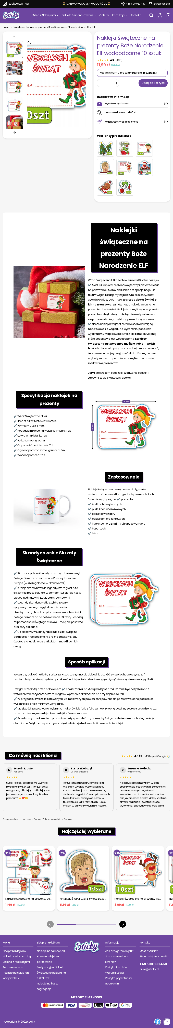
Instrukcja (118, 15)
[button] (151, 15)
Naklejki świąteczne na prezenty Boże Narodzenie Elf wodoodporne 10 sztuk (54, 27)
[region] (86, 788)
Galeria (104, 15)
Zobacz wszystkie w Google (57, 819)
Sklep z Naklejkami (44, 15)
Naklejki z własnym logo (17, 956)
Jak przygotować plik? (119, 951)
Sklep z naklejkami (48, 943)
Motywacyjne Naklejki (50, 967)
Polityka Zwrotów (116, 967)
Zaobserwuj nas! (18, 4)
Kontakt (135, 15)
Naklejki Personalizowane (77, 15)
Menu (6, 943)
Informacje (112, 943)
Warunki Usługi (114, 973)
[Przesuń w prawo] (14, 132)
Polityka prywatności (118, 978)
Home (6, 27)
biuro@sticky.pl (162, 3)
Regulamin (112, 983)
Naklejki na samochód (51, 951)
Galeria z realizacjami (16, 962)
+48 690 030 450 (135, 3)
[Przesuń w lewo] (14, 37)
